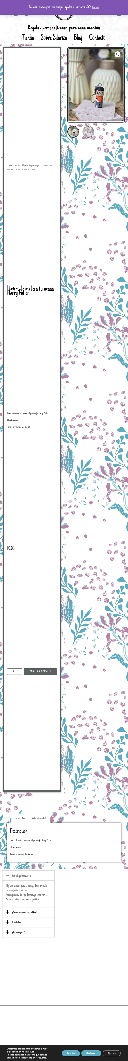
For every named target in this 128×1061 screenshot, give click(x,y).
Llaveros (17, 165)
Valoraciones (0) (39, 818)
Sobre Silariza (54, 38)
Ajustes (112, 1053)
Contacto (97, 38)
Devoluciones (17, 922)
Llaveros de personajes (31, 165)
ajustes (42, 1057)
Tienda (28, 38)
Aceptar (71, 1053)
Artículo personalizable (21, 876)
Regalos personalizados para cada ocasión (64, 28)
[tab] (20, 818)
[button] (28, 875)
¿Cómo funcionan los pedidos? (24, 912)
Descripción (20, 818)
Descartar (95, 7)
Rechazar (91, 1053)
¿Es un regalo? (18, 932)
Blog (78, 38)
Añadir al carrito (40, 671)
